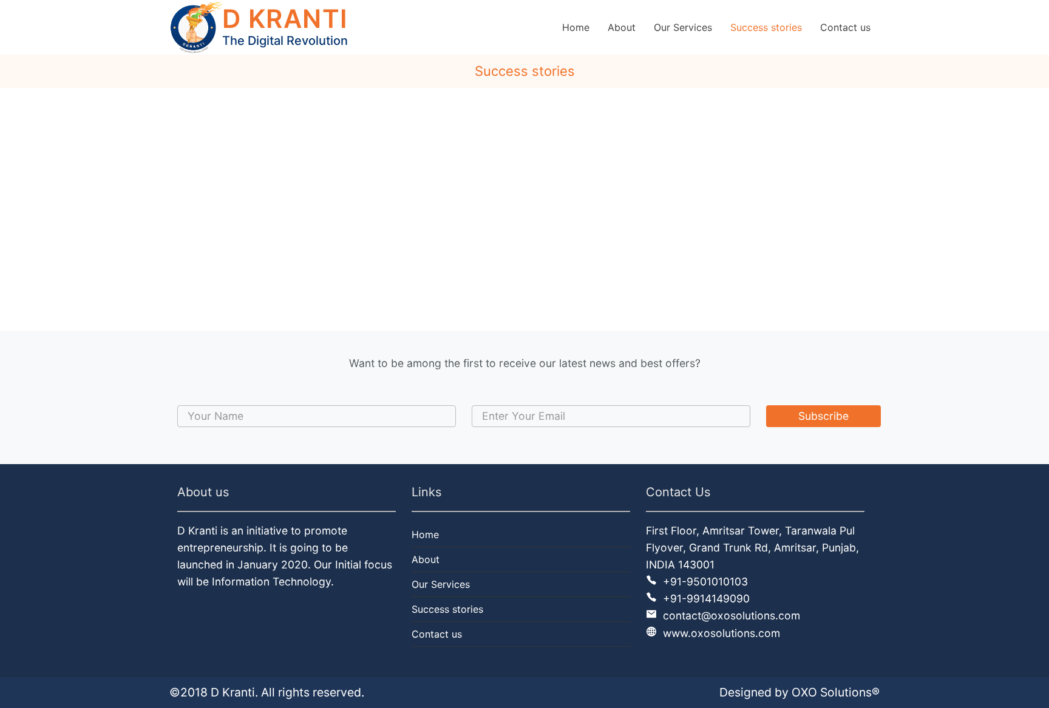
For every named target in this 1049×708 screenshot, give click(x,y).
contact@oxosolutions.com (730, 615)
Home (425, 534)
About (426, 559)
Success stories (447, 609)
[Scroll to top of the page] (1031, 699)
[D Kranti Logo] (195, 27)
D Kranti (233, 692)
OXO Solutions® (836, 692)
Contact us (437, 634)
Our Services (441, 584)
